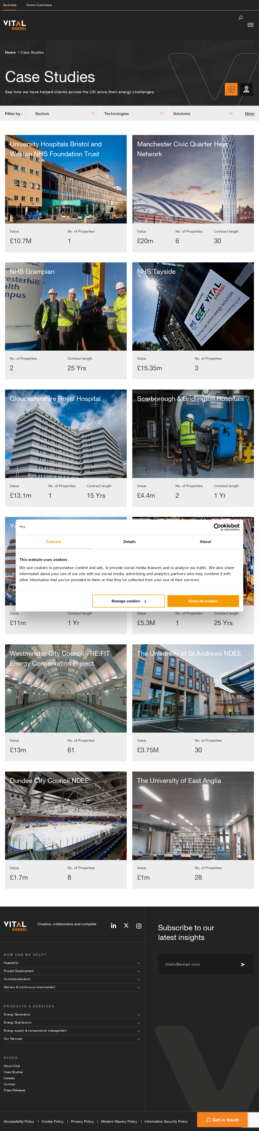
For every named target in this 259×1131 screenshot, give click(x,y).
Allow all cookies (203, 601)
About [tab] (205, 541)
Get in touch (225, 1119)
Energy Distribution (18, 1022)
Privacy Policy (82, 1121)
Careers (9, 1078)
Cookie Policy (52, 1121)
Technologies (116, 113)
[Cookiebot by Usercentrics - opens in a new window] (217, 527)
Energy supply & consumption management (35, 1030)
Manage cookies (126, 601)
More (249, 113)
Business (9, 5)
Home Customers (39, 5)
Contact (9, 1084)
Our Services (13, 1038)
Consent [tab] (53, 541)
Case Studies (32, 52)
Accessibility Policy (19, 1121)
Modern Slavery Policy (119, 1121)
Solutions (181, 113)
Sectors (42, 113)
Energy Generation (17, 1014)
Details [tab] (129, 541)
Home (10, 52)
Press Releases (15, 1090)
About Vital (12, 1066)
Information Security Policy (166, 1121)
